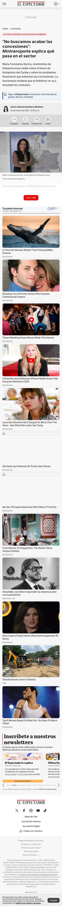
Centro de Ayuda (31, 851)
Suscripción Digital (31, 826)
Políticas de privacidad (31, 848)
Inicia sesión (10, 774)
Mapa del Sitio (31, 816)
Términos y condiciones (31, 844)
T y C (29, 789)
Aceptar (53, 900)
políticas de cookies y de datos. (28, 903)
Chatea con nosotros (32, 831)
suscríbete (23, 774)
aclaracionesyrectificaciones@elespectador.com (38, 875)
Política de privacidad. (48, 789)
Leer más (31, 197)
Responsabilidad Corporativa (31, 841)
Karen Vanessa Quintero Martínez (27, 107)
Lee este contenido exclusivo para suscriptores (24, 34)
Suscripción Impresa (31, 821)
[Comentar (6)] (36, 119)
